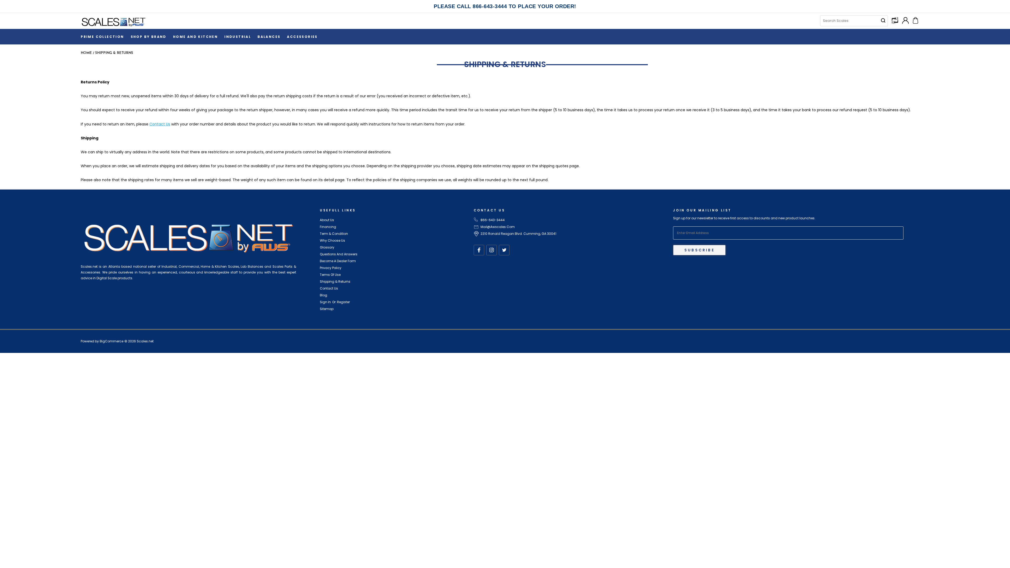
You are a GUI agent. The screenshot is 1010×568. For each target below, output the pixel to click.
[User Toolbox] (905, 20)
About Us (327, 220)
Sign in (325, 302)
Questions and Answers (338, 254)
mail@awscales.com (498, 227)
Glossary (327, 247)
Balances (268, 36)
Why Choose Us (332, 240)
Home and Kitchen (195, 36)
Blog (323, 295)
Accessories (302, 36)
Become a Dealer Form (338, 261)
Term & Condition (334, 233)
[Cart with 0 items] (915, 20)
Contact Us (159, 124)
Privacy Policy (330, 268)
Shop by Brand (148, 36)
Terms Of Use (330, 274)
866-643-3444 (493, 220)
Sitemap (327, 309)
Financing (328, 227)
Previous (1001, 551)
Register (343, 302)
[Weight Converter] (895, 20)
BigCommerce (111, 341)
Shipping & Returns (335, 281)
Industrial (237, 36)
